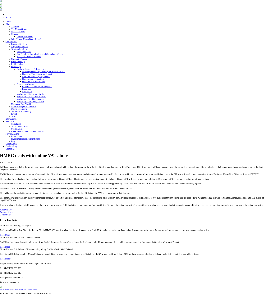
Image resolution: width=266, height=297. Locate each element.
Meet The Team (18, 31)
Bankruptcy (27, 89)
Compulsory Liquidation (33, 79)
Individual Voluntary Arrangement (37, 86)
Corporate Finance (19, 59)
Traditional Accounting (21, 111)
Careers (14, 34)
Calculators (16, 124)
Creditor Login (12, 146)
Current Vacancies (25, 36)
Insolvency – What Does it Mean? (31, 96)
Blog (13, 141)
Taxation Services (19, 49)
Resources (10, 121)
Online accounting (19, 109)
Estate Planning (18, 61)
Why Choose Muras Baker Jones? (26, 39)
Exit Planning (17, 64)
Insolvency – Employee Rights (30, 94)
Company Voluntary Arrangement (37, 74)
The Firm (15, 26)
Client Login (11, 144)
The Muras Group (19, 29)
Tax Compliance (24, 51)
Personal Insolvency (25, 84)
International (11, 119)
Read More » (5, 235)
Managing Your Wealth (21, 104)
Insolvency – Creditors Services (30, 99)
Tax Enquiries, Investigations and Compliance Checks (40, 54)
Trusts (13, 116)
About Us (10, 24)
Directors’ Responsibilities (33, 81)
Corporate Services (19, 46)
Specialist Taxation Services (29, 56)
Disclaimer (15, 289)
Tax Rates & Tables (19, 126)
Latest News (16, 136)
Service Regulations (5, 289)
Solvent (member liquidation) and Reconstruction (43, 71)
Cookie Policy (23, 289)
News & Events (12, 134)
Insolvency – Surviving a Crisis (30, 101)
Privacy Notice (32, 289)
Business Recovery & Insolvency (31, 69)
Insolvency (16, 66)
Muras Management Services (23, 106)
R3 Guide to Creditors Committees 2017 (28, 131)
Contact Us (27, 91)
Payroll (14, 114)
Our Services (11, 41)
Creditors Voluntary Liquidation (36, 76)
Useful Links (16, 129)
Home (8, 21)
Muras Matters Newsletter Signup (25, 139)
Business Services (19, 44)
